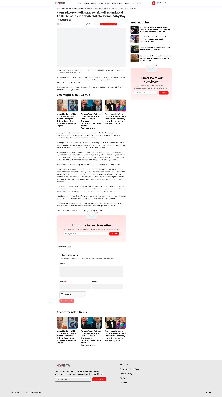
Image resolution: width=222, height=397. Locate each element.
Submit (114, 234)
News (79, 3)
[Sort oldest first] (70, 246)
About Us (124, 365)
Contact (123, 383)
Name (62, 282)
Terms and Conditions (129, 369)
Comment (64, 264)
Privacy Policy (126, 374)
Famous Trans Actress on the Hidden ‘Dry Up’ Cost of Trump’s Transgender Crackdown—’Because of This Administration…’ (91, 121)
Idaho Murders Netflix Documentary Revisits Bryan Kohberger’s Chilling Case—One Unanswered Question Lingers (66, 120)
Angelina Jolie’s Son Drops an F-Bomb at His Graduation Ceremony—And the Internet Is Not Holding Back (115, 119)
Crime (107, 3)
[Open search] (153, 3)
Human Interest (97, 3)
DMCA (122, 378)
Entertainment (117, 3)
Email (95, 282)
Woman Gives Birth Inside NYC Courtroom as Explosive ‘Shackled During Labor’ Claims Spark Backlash (156, 58)
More (127, 3)
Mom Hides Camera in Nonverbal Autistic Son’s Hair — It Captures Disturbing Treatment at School (154, 39)
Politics (86, 3)
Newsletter (137, 3)
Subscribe (99, 379)
